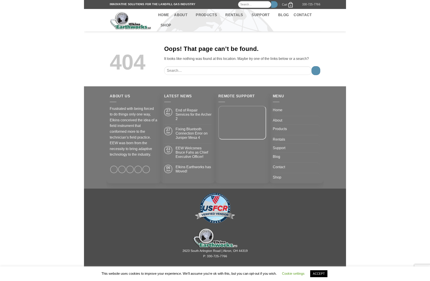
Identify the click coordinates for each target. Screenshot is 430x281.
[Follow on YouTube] (146, 169)
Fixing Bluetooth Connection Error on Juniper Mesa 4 (192, 133)
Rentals (234, 15)
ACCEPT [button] (319, 273)
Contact (303, 15)
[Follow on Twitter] (122, 169)
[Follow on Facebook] (114, 169)
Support (261, 15)
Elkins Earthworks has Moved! (193, 169)
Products (206, 15)
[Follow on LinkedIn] (138, 169)
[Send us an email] (130, 169)
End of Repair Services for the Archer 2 (193, 114)
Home (163, 15)
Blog (283, 15)
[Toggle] (317, 120)
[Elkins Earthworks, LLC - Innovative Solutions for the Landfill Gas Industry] (130, 20)
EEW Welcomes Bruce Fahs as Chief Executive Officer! (192, 152)
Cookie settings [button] (293, 273)
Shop (166, 25)
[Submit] (274, 4)
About (180, 15)
